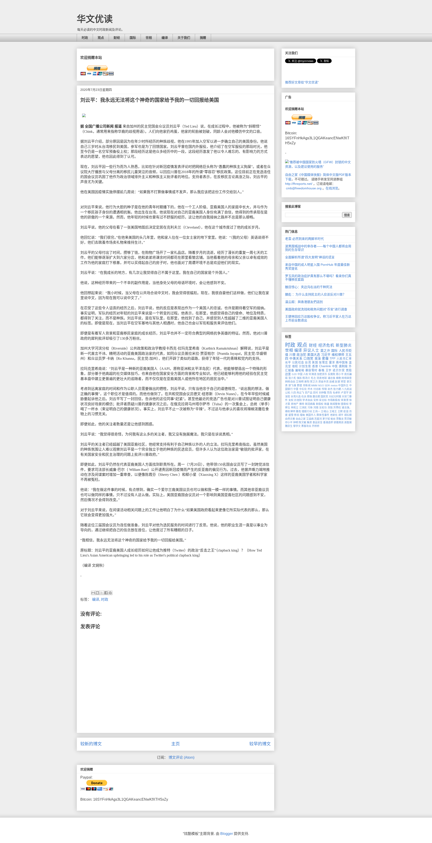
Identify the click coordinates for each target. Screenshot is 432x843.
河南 (316, 407)
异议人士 (311, 350)
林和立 (295, 407)
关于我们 (184, 37)
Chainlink (325, 366)
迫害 (288, 374)
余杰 (330, 389)
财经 (117, 37)
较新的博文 (91, 744)
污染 (310, 407)
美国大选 (313, 354)
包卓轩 (336, 392)
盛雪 (291, 415)
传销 (324, 389)
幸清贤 (345, 400)
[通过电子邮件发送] (93, 593)
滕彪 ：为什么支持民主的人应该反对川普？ (315, 294)
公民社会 (298, 362)
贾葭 (349, 370)
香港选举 (328, 422)
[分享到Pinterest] (110, 593)
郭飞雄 (292, 385)
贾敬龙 (340, 418)
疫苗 (346, 411)
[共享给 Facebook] (106, 593)
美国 (315, 362)
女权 (291, 400)
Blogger (226, 834)
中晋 (296, 389)
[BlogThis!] (97, 593)
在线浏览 (332, 188)
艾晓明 (300, 381)
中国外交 (343, 385)
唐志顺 (316, 396)
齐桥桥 (315, 426)
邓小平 (288, 422)
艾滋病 (310, 418)
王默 (340, 411)
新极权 (320, 404)
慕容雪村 (311, 370)
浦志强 (331, 378)
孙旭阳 (298, 400)
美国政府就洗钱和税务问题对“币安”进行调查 (316, 309)
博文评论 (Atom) (181, 757)
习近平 (326, 354)
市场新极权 (334, 400)
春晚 (321, 370)
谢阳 (306, 381)
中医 (335, 366)
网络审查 (347, 378)
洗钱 (330, 407)
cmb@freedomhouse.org (304, 188)
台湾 (308, 362)
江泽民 (303, 407)
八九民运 (347, 389)
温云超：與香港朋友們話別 (304, 302)
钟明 (295, 422)
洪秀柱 (337, 407)
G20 (294, 374)
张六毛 (292, 378)
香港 (315, 366)
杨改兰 (306, 378)
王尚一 (316, 411)
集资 (309, 422)
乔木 (310, 389)
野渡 (299, 385)
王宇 (329, 370)
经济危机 (326, 345)
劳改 (329, 392)
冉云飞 (300, 392)
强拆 (299, 378)
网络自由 (290, 381)
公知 (287, 392)
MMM (314, 385)
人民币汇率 (344, 358)
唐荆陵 (343, 366)
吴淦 (318, 358)
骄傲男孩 (339, 422)
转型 (343, 381)
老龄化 (334, 415)
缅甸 (302, 415)
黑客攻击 (306, 426)
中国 (299, 374)
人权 (305, 374)
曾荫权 (345, 404)
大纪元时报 (335, 396)
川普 (292, 354)
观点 (101, 37)
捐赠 (203, 37)
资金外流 (323, 381)
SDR (327, 385)
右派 (303, 396)
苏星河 (318, 418)
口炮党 (308, 358)
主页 (175, 744)
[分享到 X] (101, 593)
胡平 (341, 415)
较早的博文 (260, 744)
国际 (133, 37)
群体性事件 (323, 415)
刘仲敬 (322, 392)
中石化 (303, 389)
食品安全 (317, 422)
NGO (321, 385)
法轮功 (323, 407)
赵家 (337, 381)
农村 (315, 392)
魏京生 (288, 426)
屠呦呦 (299, 370)
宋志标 (323, 400)
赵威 (332, 381)
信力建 (337, 389)
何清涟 (312, 374)
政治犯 (301, 354)
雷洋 (332, 362)
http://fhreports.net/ (298, 184)
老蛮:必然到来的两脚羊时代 (304, 239)
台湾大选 (296, 396)
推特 (301, 404)
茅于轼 (326, 418)
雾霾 (325, 358)
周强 (309, 396)
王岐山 (324, 411)
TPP (332, 358)
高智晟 (348, 422)
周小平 (339, 374)
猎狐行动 (307, 411)
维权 (295, 366)
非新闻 (306, 385)
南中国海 (342, 362)
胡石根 (348, 415)
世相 (149, 37)
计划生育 (305, 366)
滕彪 (298, 411)
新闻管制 (335, 404)
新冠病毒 (310, 404)
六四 (293, 392)
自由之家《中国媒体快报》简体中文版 (312, 174)
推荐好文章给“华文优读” (302, 82)
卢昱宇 (344, 392)
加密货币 (322, 374)
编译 (165, 37)
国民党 (324, 396)
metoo (334, 385)
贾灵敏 (348, 418)
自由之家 (301, 418)
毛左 (313, 378)
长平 (288, 362)
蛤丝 (333, 418)
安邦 (316, 400)
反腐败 (331, 374)
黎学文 (297, 426)
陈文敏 (302, 422)
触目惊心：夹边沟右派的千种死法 (308, 287)
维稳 (338, 378)
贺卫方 (314, 381)
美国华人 (311, 415)
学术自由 (307, 400)
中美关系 (295, 358)
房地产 (295, 404)
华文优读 (95, 19)
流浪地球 (322, 378)
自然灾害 (290, 418)
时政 (85, 37)
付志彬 (317, 389)
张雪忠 (323, 362)
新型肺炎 (344, 345)
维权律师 (338, 354)
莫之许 (325, 350)
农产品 (308, 392)
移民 (296, 415)
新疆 (326, 404)
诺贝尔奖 (339, 370)
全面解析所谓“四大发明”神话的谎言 (310, 257)
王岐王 (333, 411)
